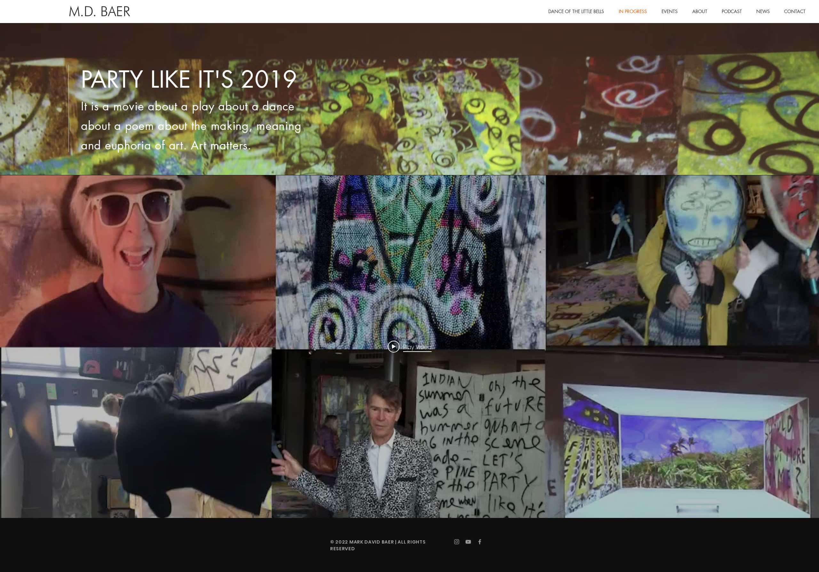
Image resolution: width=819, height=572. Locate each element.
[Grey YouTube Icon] (468, 541)
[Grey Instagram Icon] (456, 541)
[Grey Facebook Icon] (479, 541)
